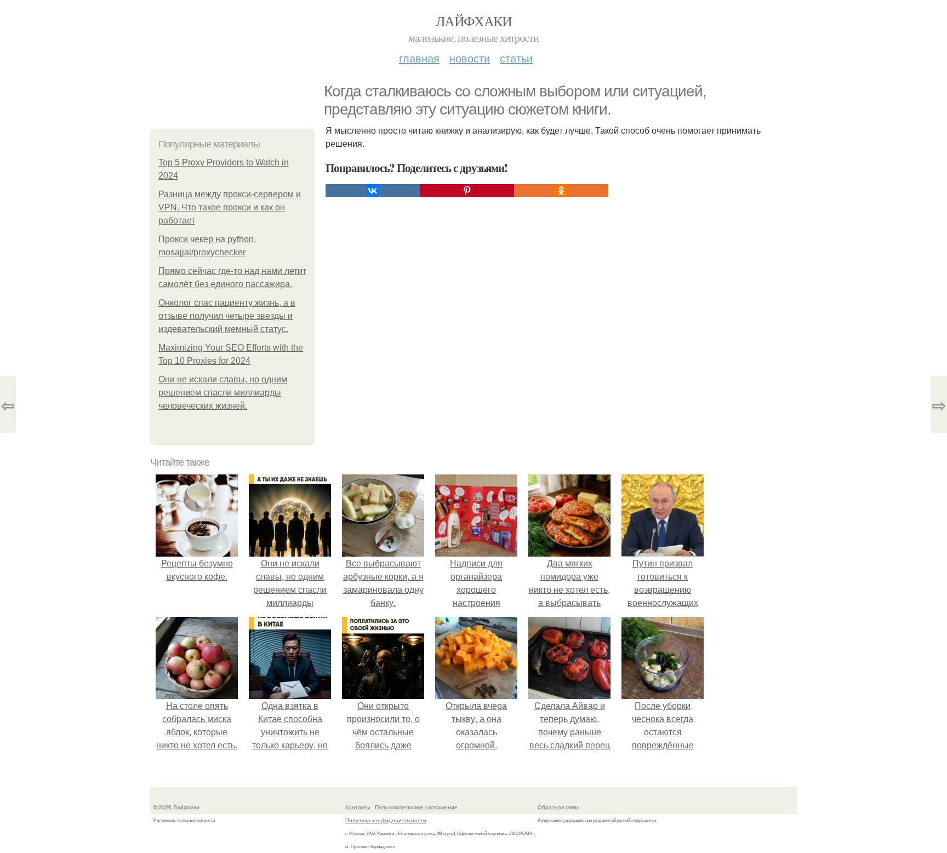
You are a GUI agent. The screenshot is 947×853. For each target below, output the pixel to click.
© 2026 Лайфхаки (176, 807)
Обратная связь (558, 807)
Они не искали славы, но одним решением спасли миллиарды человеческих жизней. (222, 392)
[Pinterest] (467, 190)
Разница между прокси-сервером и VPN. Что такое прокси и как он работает (229, 207)
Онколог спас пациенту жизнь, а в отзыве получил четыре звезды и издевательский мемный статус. (226, 316)
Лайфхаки (473, 21)
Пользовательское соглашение (416, 807)
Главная (419, 58)
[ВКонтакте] (373, 190)
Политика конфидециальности (385, 820)
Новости (469, 58)
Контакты (357, 807)
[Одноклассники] (561, 190)
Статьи (516, 58)
